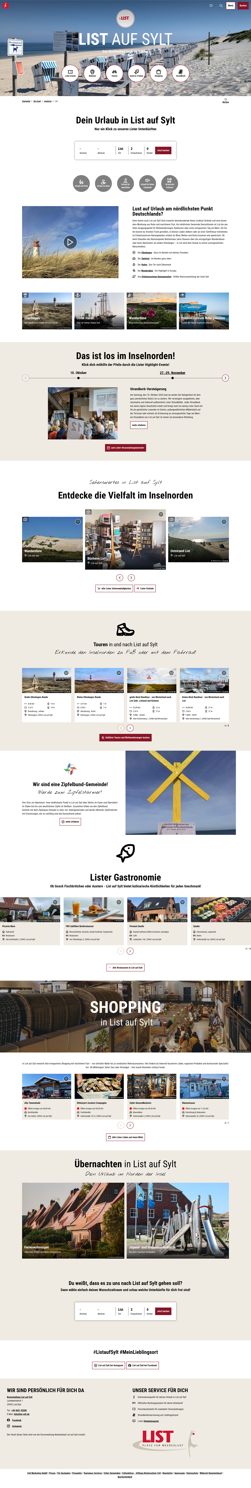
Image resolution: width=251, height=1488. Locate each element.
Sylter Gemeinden (112, 1473)
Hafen (144, 264)
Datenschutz (192, 1473)
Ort (119, 153)
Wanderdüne (147, 270)
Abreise (101, 153)
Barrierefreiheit (125, 1477)
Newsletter (168, 1473)
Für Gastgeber (63, 1473)
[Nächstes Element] (131, 577)
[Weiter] (225, 378)
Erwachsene (136, 153)
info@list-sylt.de (21, 1414)
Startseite (26, 101)
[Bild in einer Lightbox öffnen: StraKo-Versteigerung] (83, 413)
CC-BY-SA (79, 561)
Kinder (150, 153)
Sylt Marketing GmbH (37, 1473)
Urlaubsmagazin (151, 1421)
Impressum (179, 1473)
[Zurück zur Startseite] (5, 5)
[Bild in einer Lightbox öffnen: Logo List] (165, 1442)
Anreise (83, 153)
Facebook (16, 1420)
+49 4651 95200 (19, 1410)
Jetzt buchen (163, 150)
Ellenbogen (146, 252)
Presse (52, 1473)
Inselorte (48, 101)
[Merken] (77, 521)
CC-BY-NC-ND (171, 691)
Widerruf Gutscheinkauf (211, 1473)
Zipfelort (145, 258)
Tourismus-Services (93, 1473)
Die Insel (37, 101)
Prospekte (77, 1473)
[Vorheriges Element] (119, 577)
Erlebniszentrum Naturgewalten (156, 276)
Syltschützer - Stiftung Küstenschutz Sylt (141, 1473)
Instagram (17, 1426)
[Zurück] (25, 378)
